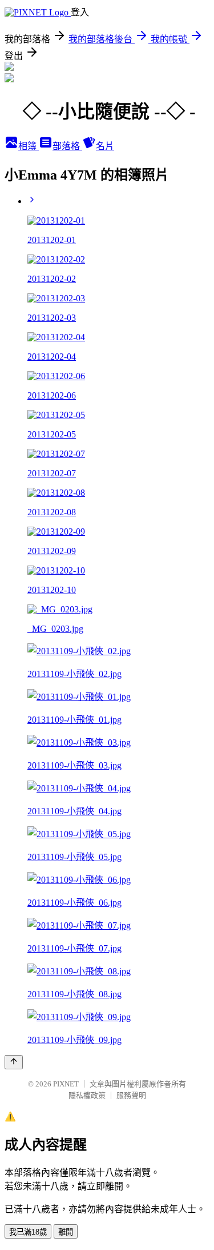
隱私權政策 (87, 1095)
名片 (105, 146)
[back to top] (14, 1062)
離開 (65, 1232)
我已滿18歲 (28, 1232)
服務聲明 (131, 1095)
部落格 (67, 146)
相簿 (28, 146)
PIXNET (66, 1084)
